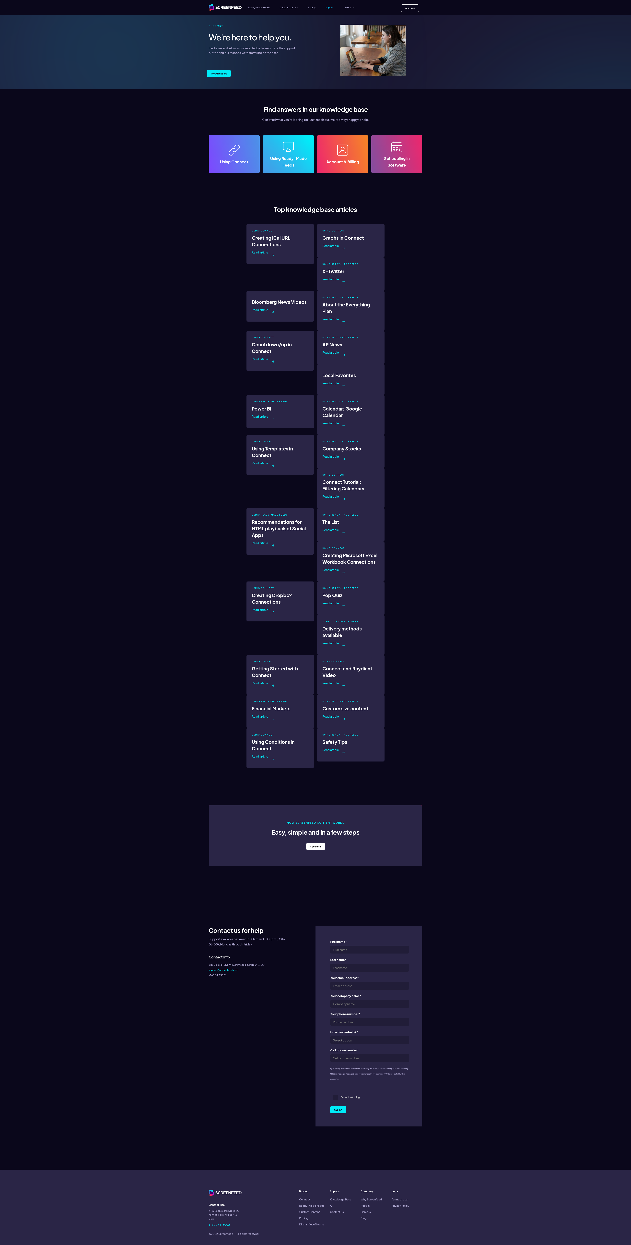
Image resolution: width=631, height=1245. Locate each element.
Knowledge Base (340, 1199)
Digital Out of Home (311, 1224)
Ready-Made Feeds (259, 7)
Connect (304, 1199)
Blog (364, 1218)
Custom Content (289, 7)
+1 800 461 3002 (219, 1224)
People (365, 1205)
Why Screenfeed (371, 1199)
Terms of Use (400, 1199)
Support (329, 7)
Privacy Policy (400, 1205)
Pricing (312, 7)
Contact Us (337, 1212)
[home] (225, 7)
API (332, 1205)
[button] (350, 7)
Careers (366, 1212)
